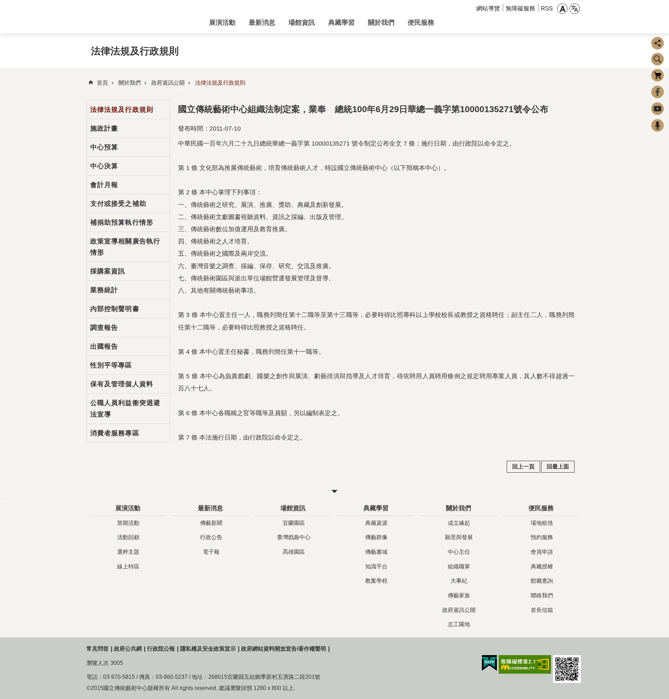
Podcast (657, 125)
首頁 (102, 83)
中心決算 (104, 166)
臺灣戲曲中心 (293, 537)
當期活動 (128, 523)
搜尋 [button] (657, 59)
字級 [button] (562, 8)
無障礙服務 (520, 8)
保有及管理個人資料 (121, 384)
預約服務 (542, 537)
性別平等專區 (111, 365)
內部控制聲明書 (114, 308)
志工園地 (459, 624)
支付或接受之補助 (118, 203)
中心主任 (459, 552)
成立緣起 (459, 523)
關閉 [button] (334, 491)
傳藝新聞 (211, 523)
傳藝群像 (376, 537)
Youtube (657, 108)
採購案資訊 (107, 271)
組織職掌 (459, 566)
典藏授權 (542, 566)
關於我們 (381, 22)
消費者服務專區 (114, 433)
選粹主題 (128, 552)
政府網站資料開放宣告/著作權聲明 (283, 649)
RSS (547, 8)
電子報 (211, 552)
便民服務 (421, 22)
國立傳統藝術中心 (142, 16)
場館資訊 (302, 22)
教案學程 (376, 581)
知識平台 (376, 566)
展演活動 (222, 22)
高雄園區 (294, 552)
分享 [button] (657, 43)
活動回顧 (128, 537)
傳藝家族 (459, 595)
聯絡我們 (542, 595)
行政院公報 (161, 649)
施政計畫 (104, 128)
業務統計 (104, 290)
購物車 (657, 75)
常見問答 (97, 649)
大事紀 (459, 581)
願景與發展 (459, 537)
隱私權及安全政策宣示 (208, 649)
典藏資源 (376, 523)
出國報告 (104, 346)
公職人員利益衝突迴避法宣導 (125, 408)
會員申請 (542, 552)
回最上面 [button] (558, 466)
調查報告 (104, 327)
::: (180, 96)
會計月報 (104, 184)
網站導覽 (488, 8)
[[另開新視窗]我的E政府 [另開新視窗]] (489, 663)
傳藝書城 (376, 552)
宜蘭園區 (294, 523)
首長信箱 (542, 610)
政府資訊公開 (168, 83)
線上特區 (128, 566)
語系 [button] (574, 8)
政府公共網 (128, 649)
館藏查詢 (542, 581)
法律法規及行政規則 (220, 83)
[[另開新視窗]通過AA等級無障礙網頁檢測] (525, 664)
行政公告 (211, 537)
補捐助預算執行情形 (121, 222)
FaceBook (657, 92)
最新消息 (262, 22)
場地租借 (542, 523)
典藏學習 (341, 22)
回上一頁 (523, 466)
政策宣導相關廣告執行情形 (125, 246)
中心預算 (104, 147)
